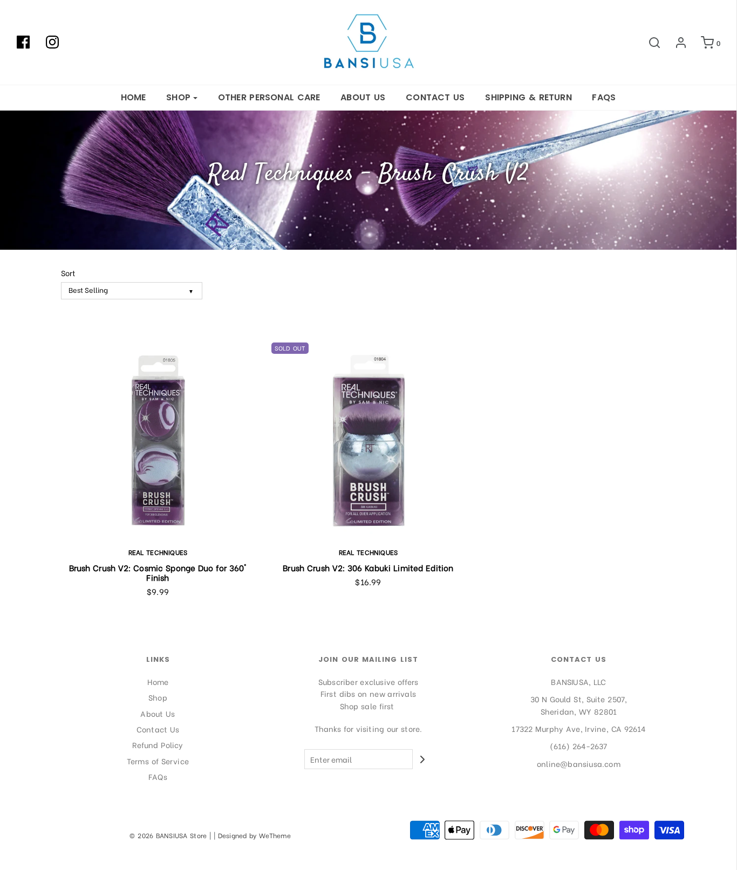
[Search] (649, 42)
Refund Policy (157, 744)
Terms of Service (158, 760)
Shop (157, 697)
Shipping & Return (528, 97)
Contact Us (435, 97)
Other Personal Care (269, 97)
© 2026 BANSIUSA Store (168, 835)
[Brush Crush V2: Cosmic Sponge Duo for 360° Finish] (158, 439)
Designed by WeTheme (254, 835)
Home (133, 97)
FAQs (604, 97)
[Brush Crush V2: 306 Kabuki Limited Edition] (368, 439)
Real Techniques (158, 552)
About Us (362, 97)
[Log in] (675, 42)
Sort (68, 273)
